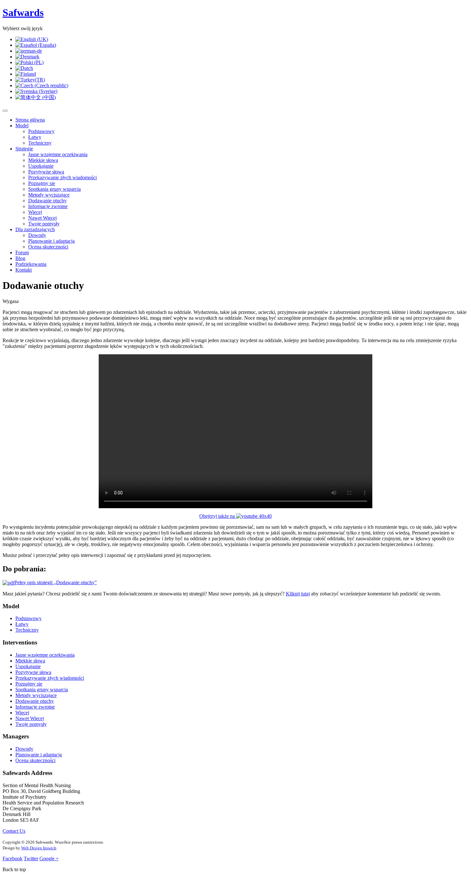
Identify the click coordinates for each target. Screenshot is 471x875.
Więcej (35, 212)
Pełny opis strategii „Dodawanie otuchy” (55, 582)
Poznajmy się (41, 183)
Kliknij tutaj (298, 593)
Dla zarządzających (35, 229)
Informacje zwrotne (48, 206)
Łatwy (34, 137)
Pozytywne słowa (46, 171)
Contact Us (14, 831)
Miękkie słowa (43, 160)
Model (22, 125)
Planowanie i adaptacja (51, 241)
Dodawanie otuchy (47, 200)
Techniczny (40, 143)
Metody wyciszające (49, 195)
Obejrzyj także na (217, 516)
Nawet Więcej (42, 218)
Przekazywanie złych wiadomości (62, 177)
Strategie (24, 148)
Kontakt (23, 270)
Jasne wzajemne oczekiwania (57, 154)
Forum (22, 252)
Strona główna (30, 119)
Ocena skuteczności (48, 246)
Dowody (37, 235)
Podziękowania (30, 264)
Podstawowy (41, 131)
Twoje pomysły (44, 223)
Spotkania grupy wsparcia (54, 189)
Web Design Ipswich (38, 848)
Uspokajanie (41, 166)
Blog (20, 258)
